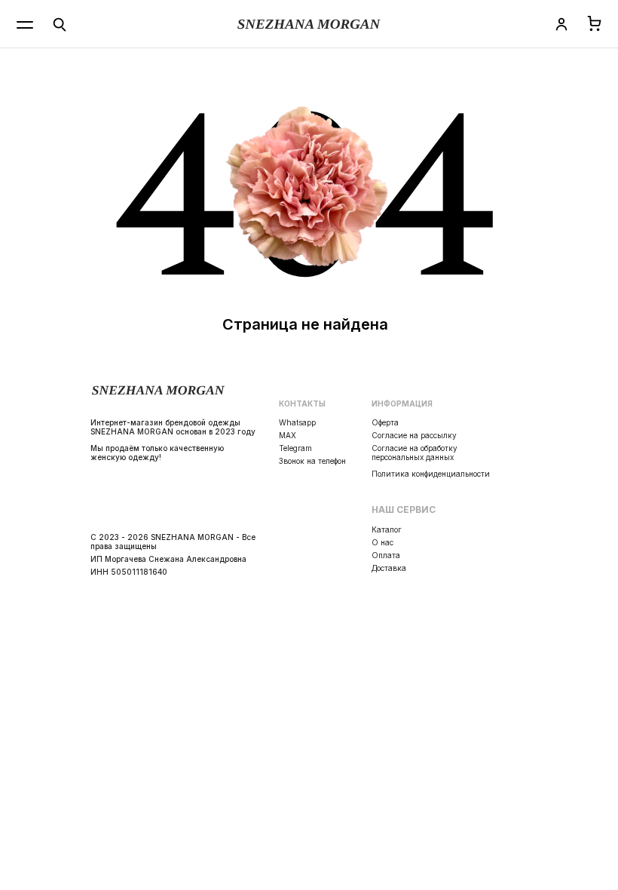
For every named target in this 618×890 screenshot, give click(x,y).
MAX (287, 435)
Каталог (387, 529)
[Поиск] (59, 24)
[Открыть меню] (25, 24)
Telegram (295, 448)
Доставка (389, 567)
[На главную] (309, 24)
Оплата (386, 555)
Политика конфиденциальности (431, 473)
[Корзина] (594, 24)
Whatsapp (297, 422)
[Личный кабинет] (561, 24)
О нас (382, 542)
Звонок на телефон (312, 460)
